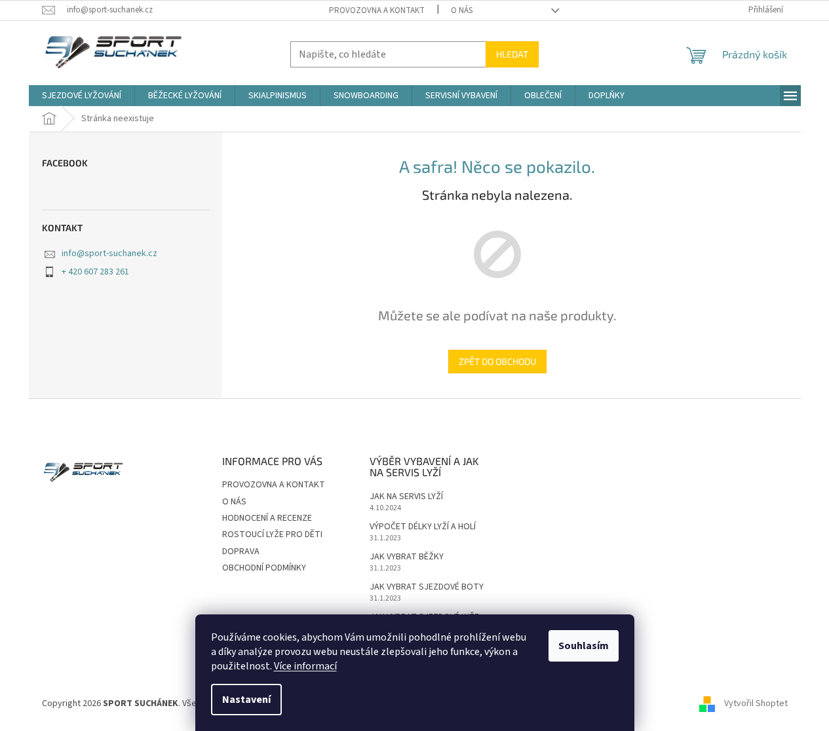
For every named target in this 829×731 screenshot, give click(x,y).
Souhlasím (583, 646)
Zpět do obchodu (497, 361)
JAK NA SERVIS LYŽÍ (406, 497)
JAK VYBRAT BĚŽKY (407, 557)
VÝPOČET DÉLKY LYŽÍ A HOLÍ (423, 527)
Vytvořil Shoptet (756, 704)
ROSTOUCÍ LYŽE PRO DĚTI (272, 534)
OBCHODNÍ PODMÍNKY (264, 567)
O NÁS (461, 10)
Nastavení (246, 699)
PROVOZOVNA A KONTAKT (377, 10)
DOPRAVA (241, 551)
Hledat (512, 54)
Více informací (305, 666)
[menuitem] (81, 95)
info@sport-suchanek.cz (109, 253)
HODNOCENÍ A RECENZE (267, 518)
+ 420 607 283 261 (95, 271)
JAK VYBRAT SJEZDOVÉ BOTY (427, 587)
